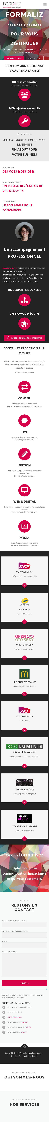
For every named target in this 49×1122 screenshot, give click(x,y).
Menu (45, 5)
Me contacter (14, 58)
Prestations (34, 58)
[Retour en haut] (24, 1047)
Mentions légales (35, 1053)
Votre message (9, 952)
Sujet (4, 941)
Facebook (24, 1022)
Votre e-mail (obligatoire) (15, 931)
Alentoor (24, 1032)
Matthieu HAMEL (30, 1056)
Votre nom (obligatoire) (14, 921)
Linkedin (28, 1027)
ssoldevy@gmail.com (15, 1017)
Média (24, 537)
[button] (24, 338)
